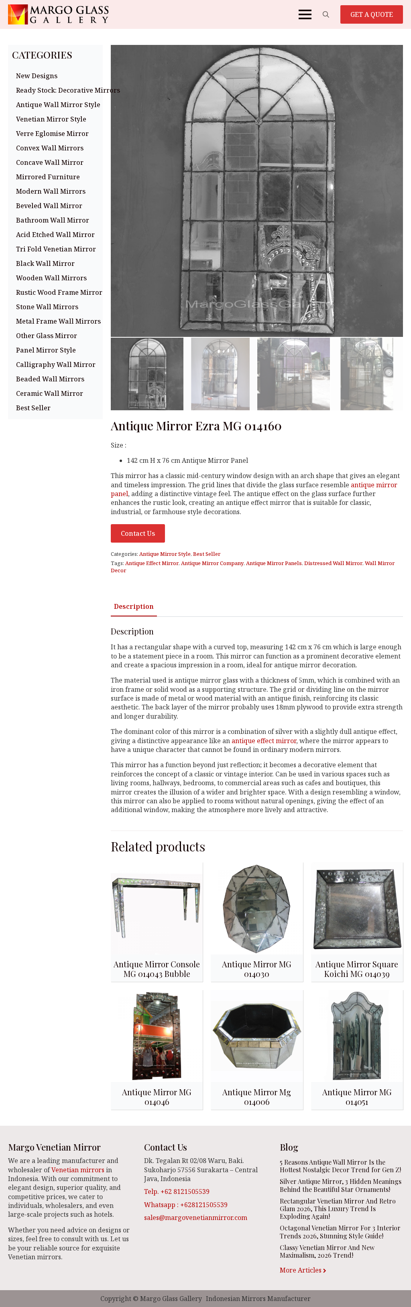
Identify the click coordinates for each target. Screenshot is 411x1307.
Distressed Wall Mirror (333, 563)
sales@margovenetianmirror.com (195, 1217)
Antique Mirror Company (212, 563)
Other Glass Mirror (46, 335)
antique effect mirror (264, 740)
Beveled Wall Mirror (49, 205)
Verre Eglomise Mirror (52, 133)
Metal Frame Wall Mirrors (57, 321)
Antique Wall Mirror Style (57, 104)
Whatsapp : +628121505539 (186, 1204)
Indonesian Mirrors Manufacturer (258, 1298)
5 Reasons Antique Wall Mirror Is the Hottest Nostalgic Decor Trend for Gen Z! (340, 1165)
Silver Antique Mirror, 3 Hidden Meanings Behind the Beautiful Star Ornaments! (340, 1185)
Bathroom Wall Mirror (52, 220)
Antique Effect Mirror (152, 563)
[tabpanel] (257, 720)
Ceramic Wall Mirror (49, 393)
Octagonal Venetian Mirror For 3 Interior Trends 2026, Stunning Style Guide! (340, 1231)
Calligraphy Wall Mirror (56, 364)
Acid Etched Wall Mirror (55, 234)
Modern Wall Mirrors (50, 191)
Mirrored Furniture (48, 176)
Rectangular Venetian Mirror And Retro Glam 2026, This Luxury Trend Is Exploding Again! (338, 1208)
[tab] (134, 606)
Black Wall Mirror (45, 263)
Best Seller (33, 407)
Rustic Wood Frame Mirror (57, 292)
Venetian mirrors (77, 1169)
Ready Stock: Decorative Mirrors (57, 90)
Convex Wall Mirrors (49, 148)
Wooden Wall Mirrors (51, 278)
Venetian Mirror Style (51, 119)
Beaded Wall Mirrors (50, 379)
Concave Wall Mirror (49, 162)
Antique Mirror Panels (274, 563)
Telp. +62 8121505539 (177, 1191)
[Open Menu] (305, 14)
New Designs (36, 75)
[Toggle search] (325, 14)
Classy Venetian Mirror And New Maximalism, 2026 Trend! (327, 1251)
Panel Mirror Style (46, 350)
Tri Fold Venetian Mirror (56, 249)
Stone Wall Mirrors (47, 306)
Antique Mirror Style (165, 553)
